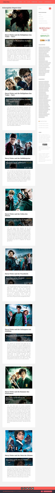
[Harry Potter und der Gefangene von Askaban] (18, 315)
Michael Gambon (47, 106)
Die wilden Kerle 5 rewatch (43, 123)
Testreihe (40, 73)
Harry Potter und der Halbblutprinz (17, 158)
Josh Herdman (46, 101)
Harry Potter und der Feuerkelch (16, 274)
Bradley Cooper (41, 84)
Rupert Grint (41, 111)
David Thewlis (46, 87)
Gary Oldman (46, 90)
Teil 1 (43, 72)
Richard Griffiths (41, 109)
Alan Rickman (46, 81)
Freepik (47, 160)
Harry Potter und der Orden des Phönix (16, 215)
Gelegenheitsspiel (41, 56)
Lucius (43, 65)
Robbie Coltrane (47, 109)
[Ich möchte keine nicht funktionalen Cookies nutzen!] (53, 491)
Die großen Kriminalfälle (43, 23)
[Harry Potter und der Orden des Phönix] (18, 200)
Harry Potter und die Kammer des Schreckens (17, 392)
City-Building (48, 48)
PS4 (48, 67)
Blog (44, 48)
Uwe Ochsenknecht (46, 114)
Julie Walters (41, 103)
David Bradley (41, 87)
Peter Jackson (46, 107)
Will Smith (45, 115)
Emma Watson (41, 90)
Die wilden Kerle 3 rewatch (43, 127)
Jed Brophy (40, 100)
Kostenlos (45, 64)
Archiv (44, 47)
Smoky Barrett (41, 70)
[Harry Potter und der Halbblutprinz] (18, 144)
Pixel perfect (44, 157)
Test (48, 72)
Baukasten (47, 47)
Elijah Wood (46, 89)
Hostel (46, 61)
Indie (49, 62)
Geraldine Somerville (42, 92)
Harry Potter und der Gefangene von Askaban (18, 330)
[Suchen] (50, 8)
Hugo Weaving (41, 95)
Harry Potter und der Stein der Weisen (19, 455)
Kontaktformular (48, 1)
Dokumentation (47, 50)
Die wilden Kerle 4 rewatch (43, 125)
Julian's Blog (6, 2)
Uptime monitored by (44, 33)
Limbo (40, 65)
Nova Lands (41, 16)
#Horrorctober (34, 1)
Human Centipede (41, 62)
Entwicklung (41, 51)
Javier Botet (45, 98)
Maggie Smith (41, 104)
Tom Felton (45, 112)
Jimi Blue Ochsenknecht (46, 100)
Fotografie (20, 1)
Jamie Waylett (46, 97)
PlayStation (40, 67)
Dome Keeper (41, 18)
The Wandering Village (43, 20)
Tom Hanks (40, 114)
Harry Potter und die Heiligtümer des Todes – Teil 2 (18, 36)
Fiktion (44, 51)
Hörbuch (46, 62)
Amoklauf (40, 47)
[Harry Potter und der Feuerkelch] (18, 260)
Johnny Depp (41, 101)
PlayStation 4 (45, 67)
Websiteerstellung (41, 75)
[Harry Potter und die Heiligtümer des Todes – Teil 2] (18, 21)
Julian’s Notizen (43, 121)
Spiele (25, 1)
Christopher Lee (41, 86)
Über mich (40, 1)
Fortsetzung (44, 53)
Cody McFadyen (41, 50)
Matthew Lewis (41, 106)
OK (41, 491)
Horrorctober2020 (42, 59)
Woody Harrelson (41, 117)
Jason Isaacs (41, 98)
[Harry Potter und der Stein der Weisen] (18, 441)
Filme (15, 1)
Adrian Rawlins (41, 81)
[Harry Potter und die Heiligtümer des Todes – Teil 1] (18, 79)
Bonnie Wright (46, 83)
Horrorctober (47, 56)
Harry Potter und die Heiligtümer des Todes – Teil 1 (18, 94)
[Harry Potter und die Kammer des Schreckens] (18, 378)
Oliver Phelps (41, 107)
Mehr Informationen (47, 491)
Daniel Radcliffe (47, 86)
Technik (28, 1)
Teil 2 (46, 72)
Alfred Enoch (41, 83)
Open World (46, 65)
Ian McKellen (46, 95)
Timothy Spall (46, 111)
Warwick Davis (41, 115)
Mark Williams (46, 104)
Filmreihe (40, 53)
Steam (48, 70)
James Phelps (41, 97)
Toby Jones (40, 112)
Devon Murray (41, 89)
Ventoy (40, 14)
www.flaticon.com (42, 158)
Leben (48, 64)
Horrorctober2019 (42, 58)
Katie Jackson (46, 103)
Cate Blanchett (47, 84)
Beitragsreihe (41, 48)
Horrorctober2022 (42, 61)
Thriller (44, 73)
